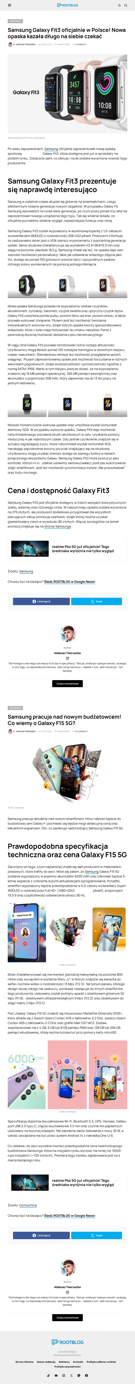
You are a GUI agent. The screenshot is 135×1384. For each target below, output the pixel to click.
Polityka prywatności (67, 1366)
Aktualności (15, 21)
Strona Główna (24, 1361)
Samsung (51, 149)
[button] (9, 5)
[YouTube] (56, 1375)
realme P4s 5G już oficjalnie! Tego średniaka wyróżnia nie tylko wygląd (83, 548)
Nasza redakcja (46, 1361)
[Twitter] (71, 1375)
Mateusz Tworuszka (67, 653)
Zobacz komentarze (67, 683)
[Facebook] (86, 1375)
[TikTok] (48, 1375)
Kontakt (78, 1361)
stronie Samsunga (57, 526)
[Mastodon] (79, 1375)
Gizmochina (28, 1205)
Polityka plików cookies (101, 1361)
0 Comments (80, 44)
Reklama (64, 1361)
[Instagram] (63, 1375)
